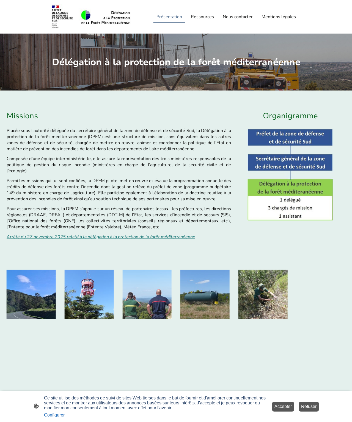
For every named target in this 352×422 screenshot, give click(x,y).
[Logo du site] (91, 17)
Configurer (54, 415)
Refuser (309, 406)
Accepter (283, 406)
